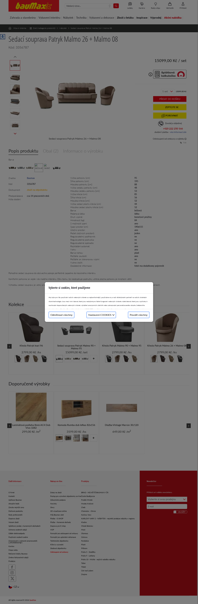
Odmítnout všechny (61, 315)
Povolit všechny (139, 315)
